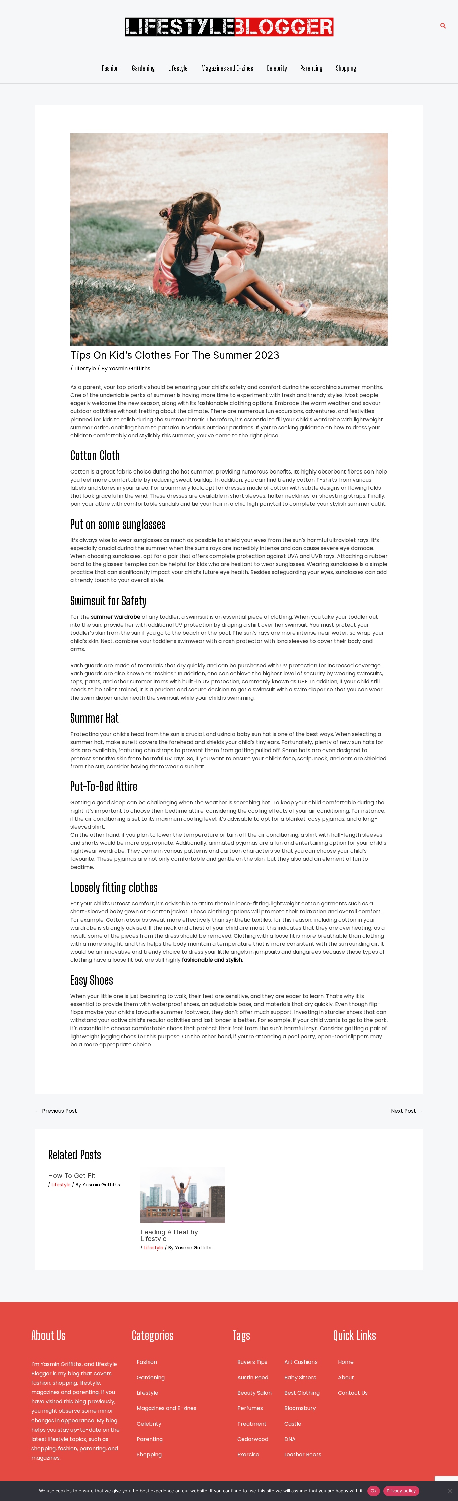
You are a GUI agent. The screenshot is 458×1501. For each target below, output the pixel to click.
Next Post (407, 1111)
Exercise (248, 1454)
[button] (443, 26)
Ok (374, 1490)
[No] (449, 1491)
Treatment (252, 1424)
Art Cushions (301, 1362)
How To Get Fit (71, 1176)
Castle (292, 1424)
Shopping (346, 68)
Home (346, 1362)
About (346, 1377)
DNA (290, 1439)
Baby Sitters (300, 1377)
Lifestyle (178, 68)
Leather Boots (302, 1454)
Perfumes (250, 1408)
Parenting (311, 68)
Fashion (110, 68)
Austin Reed (252, 1377)
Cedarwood (252, 1439)
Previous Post (56, 1111)
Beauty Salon (254, 1393)
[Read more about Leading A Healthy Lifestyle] (182, 1195)
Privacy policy (401, 1490)
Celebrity (277, 68)
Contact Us (353, 1393)
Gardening (143, 68)
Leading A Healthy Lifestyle (169, 1235)
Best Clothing (302, 1393)
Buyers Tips (252, 1362)
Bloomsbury (300, 1408)
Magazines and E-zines (227, 68)
